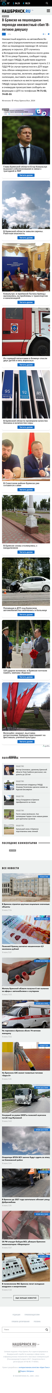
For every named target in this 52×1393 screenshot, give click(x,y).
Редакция (16, 1314)
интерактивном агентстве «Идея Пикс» (34, 1368)
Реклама (37, 1321)
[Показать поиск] (47, 3)
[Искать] (47, 1330)
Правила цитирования (20, 1321)
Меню (48, 10)
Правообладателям (32, 1314)
